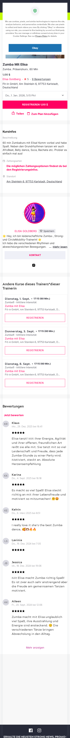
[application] (35, 369)
